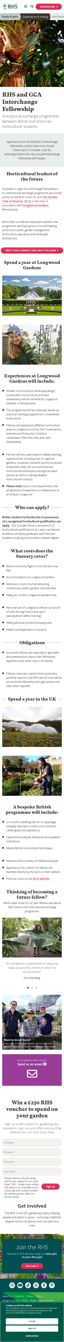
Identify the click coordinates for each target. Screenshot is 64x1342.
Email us (32, 1070)
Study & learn (10, 16)
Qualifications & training (35, 16)
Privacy (29, 1296)
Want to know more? (32, 1022)
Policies (24, 1300)
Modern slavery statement (42, 1300)
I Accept (32, 1321)
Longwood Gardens (35, 205)
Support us (7, 1296)
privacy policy (11, 1197)
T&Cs (13, 1184)
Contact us (19, 1296)
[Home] (10, 7)
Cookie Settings (32, 1336)
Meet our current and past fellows (30, 250)
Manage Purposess (10, 1300)
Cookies (38, 1296)
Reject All (32, 1328)
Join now (30, 1266)
